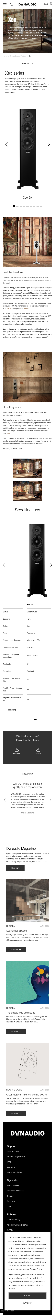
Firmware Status (14, 1173)
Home (5, 56)
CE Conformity (13, 1220)
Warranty (11, 1167)
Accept (28, 1295)
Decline (27, 1303)
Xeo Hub (9, 309)
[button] (27, 64)
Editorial (10, 926)
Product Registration (16, 1157)
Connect (26, 309)
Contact (10, 1196)
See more (12, 710)
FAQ (9, 1162)
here (8, 433)
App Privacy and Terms (17, 1225)
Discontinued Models (18, 56)
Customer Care (14, 1152)
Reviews (11, 1202)
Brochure (16, 754)
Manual (38, 754)
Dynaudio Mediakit (15, 1191)
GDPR (10, 1230)
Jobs (9, 1207)
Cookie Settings (7, 1311)
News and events (14, 1090)
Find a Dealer (13, 1186)
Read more (15, 868)
